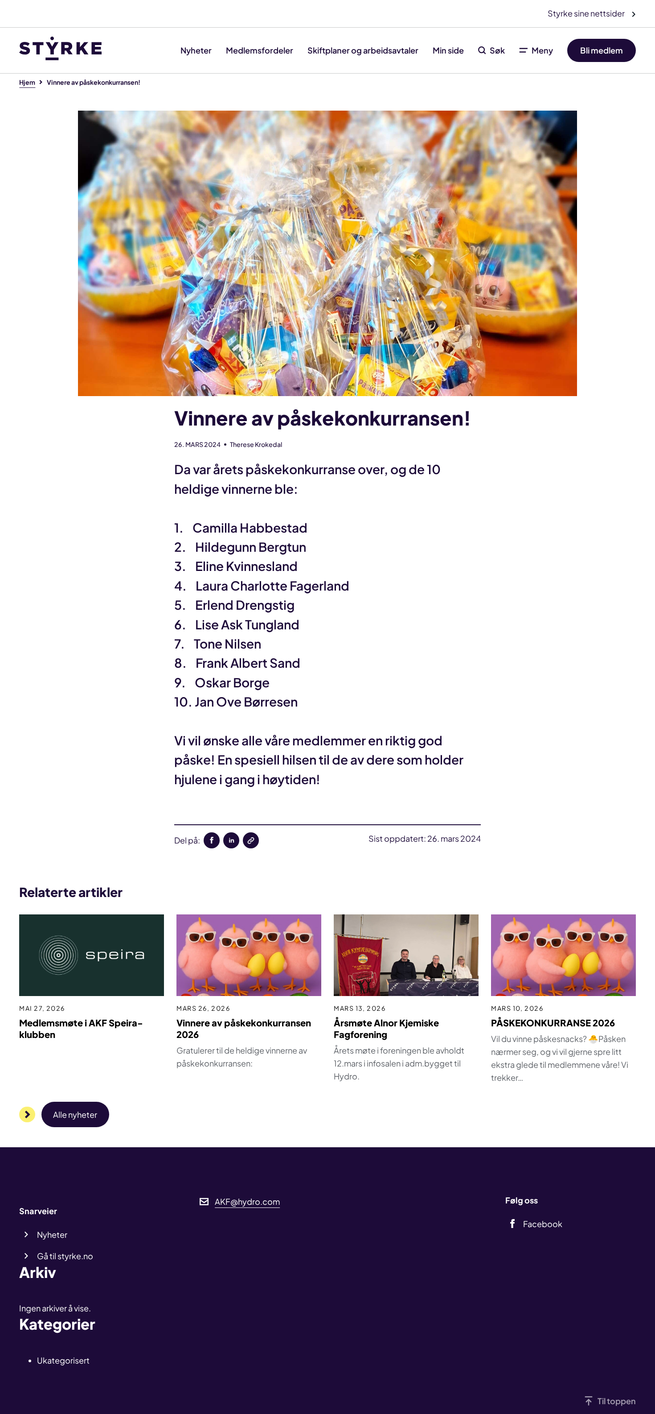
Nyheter (196, 50)
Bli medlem (601, 50)
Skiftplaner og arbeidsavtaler (362, 50)
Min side (448, 50)
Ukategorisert (63, 1360)
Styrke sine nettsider (587, 13)
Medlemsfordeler (259, 50)
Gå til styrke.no (65, 1256)
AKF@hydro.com (247, 1201)
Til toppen (617, 1401)
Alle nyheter (75, 1114)
